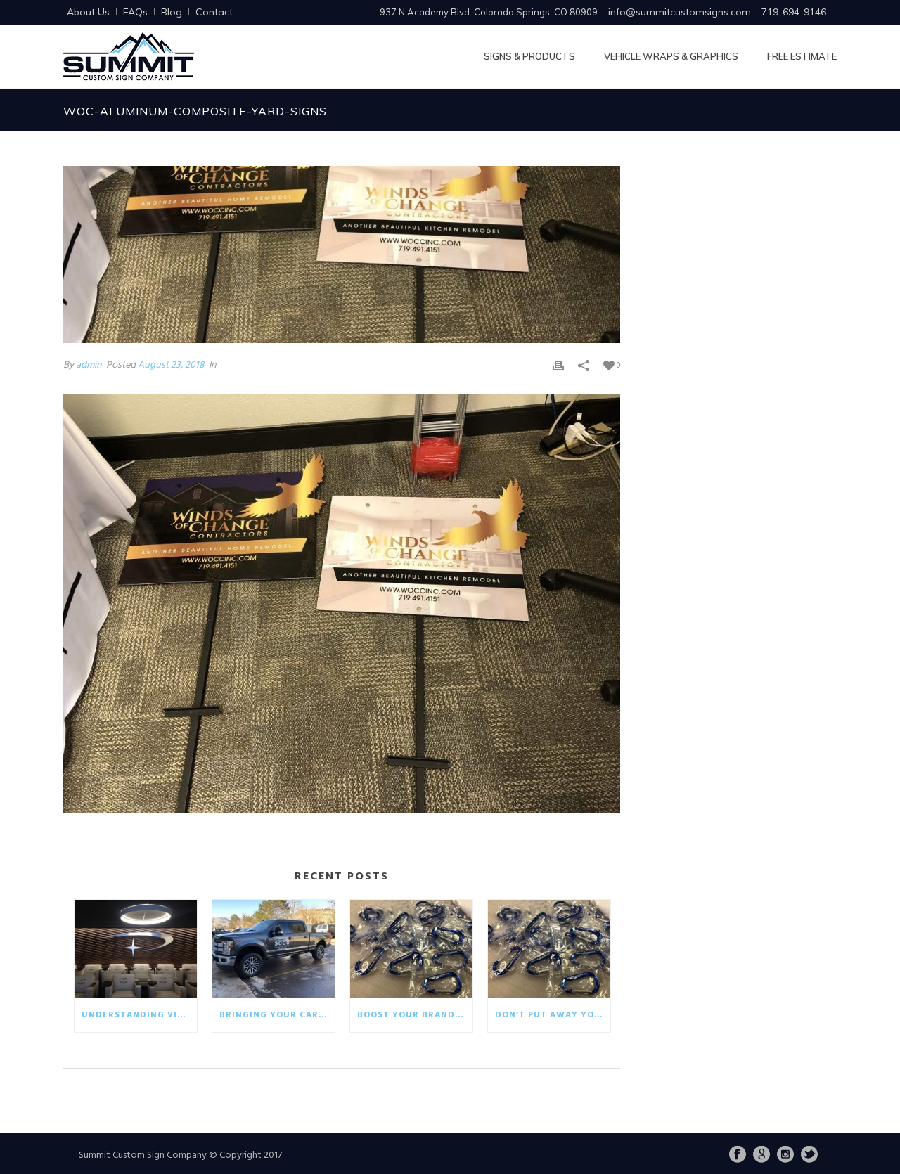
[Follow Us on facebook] (737, 1156)
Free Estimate (802, 56)
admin (89, 365)
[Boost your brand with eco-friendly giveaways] (411, 949)
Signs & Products (529, 56)
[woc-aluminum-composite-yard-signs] (341, 254)
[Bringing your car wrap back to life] (273, 949)
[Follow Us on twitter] (809, 1156)
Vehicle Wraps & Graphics (671, 56)
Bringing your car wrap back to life (277, 1015)
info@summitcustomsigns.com (679, 12)
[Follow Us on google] (761, 1156)
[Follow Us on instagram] (785, 1156)
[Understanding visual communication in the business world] (136, 949)
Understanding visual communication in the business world (139, 1015)
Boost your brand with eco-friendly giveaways (414, 1015)
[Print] (558, 365)
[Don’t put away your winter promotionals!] (549, 949)
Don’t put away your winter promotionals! (552, 1015)
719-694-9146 (793, 12)
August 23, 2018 (171, 365)
